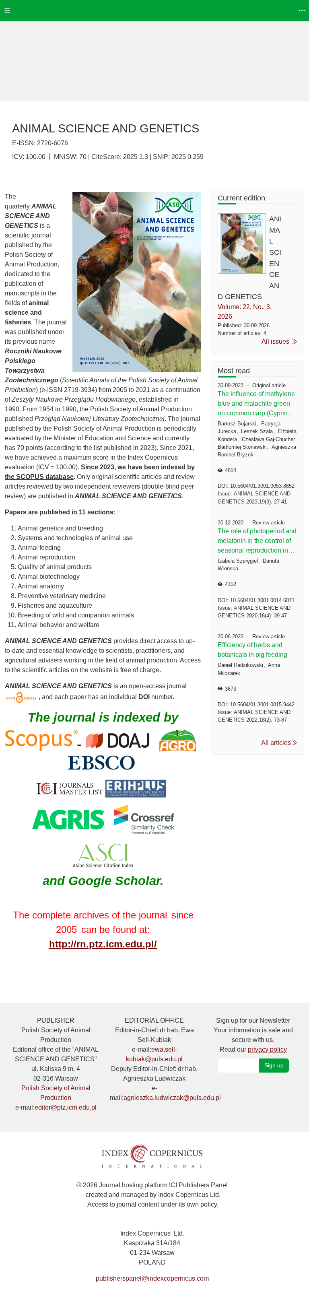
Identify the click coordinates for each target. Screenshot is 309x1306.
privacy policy (267, 1049)
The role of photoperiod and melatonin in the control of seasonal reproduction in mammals (257, 541)
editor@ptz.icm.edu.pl (66, 1107)
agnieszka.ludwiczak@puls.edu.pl (172, 1097)
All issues (276, 341)
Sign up (274, 1065)
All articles (276, 742)
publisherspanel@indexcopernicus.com (152, 1278)
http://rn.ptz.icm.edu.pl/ (103, 944)
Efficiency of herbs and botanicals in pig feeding (252, 650)
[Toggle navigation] (7, 10)
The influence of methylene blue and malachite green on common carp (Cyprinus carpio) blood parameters (256, 404)
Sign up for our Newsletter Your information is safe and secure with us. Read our (253, 1035)
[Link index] (152, 1155)
